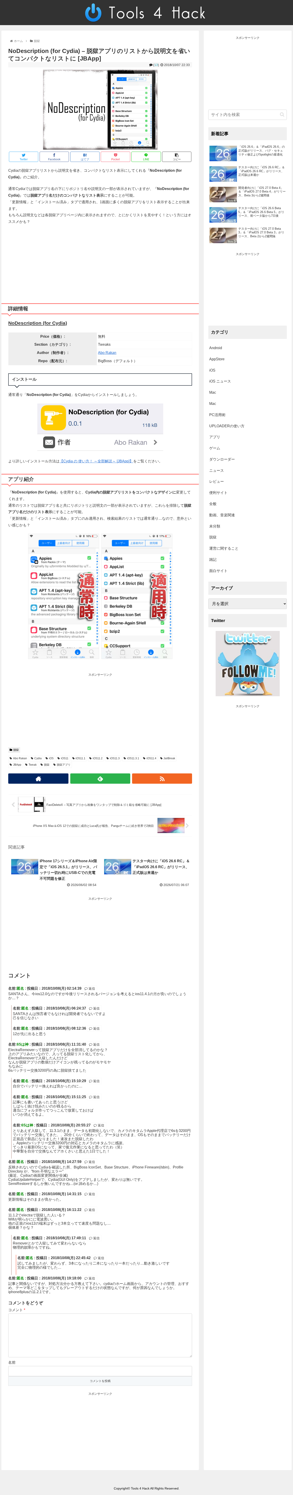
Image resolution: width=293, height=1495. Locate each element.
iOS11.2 (98, 758)
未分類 (214, 526)
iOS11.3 (115, 758)
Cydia (38, 758)
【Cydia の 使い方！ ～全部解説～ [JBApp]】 (96, 461)
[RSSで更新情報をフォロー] (162, 778)
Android (215, 348)
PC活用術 (217, 415)
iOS (51, 758)
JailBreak (169, 758)
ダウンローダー (222, 459)
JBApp (17, 764)
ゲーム (214, 448)
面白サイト (218, 571)
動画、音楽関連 (222, 515)
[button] (282, 114)
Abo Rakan (107, 353)
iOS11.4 (151, 758)
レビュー (216, 481)
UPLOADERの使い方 (226, 426)
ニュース (216, 470)
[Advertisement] (100, 262)
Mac (212, 392)
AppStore (217, 359)
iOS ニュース (220, 381)
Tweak (33, 764)
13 (156, 65)
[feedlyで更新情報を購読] (100, 778)
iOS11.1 (80, 758)
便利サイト (218, 493)
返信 (91, 988)
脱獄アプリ (64, 764)
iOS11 (64, 758)
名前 (12, 1362)
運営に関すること (224, 548)
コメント (16, 1310)
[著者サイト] (38, 778)
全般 (213, 504)
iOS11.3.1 (133, 758)
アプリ (214, 437)
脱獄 (16, 749)
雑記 (213, 560)
